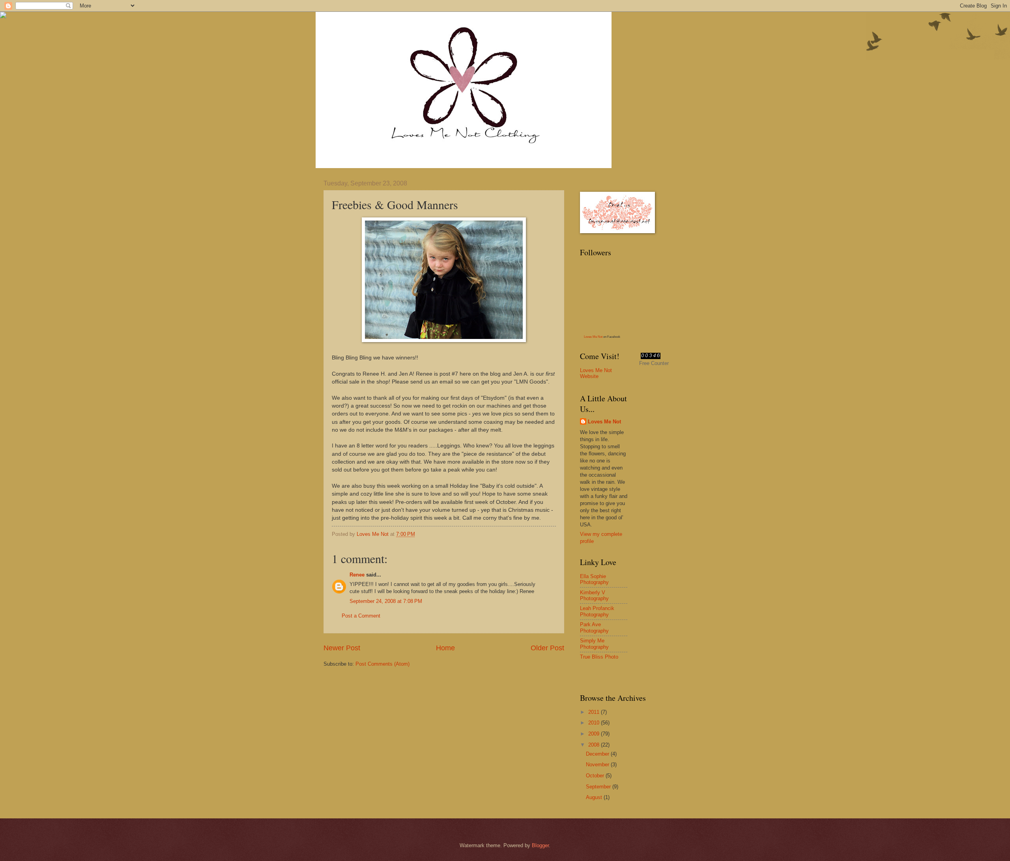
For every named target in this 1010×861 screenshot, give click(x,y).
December (598, 754)
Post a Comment (361, 616)
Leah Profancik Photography (597, 611)
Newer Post (342, 648)
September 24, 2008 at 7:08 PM (386, 601)
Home (445, 648)
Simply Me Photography (594, 643)
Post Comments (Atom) (382, 664)
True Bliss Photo (599, 657)
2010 (594, 723)
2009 (594, 734)
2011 (594, 712)
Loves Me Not (593, 337)
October (596, 776)
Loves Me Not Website (596, 373)
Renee (357, 575)
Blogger (540, 845)
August (595, 797)
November (598, 764)
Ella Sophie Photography (594, 579)
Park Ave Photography (594, 627)
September (599, 787)
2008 (594, 745)
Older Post (547, 648)
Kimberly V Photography (594, 595)
